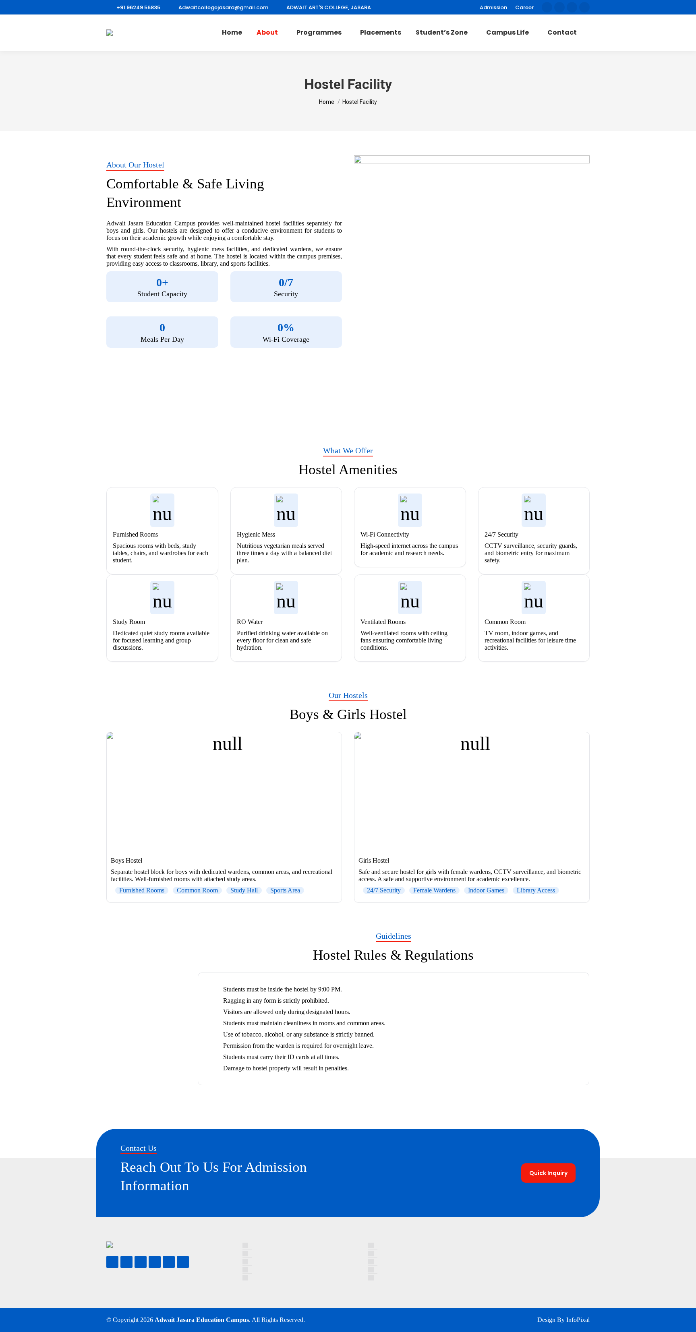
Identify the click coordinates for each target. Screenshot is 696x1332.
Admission (493, 7)
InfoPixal (578, 1319)
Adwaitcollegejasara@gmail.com (223, 7)
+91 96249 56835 (138, 7)
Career (524, 7)
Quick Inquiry (548, 1173)
